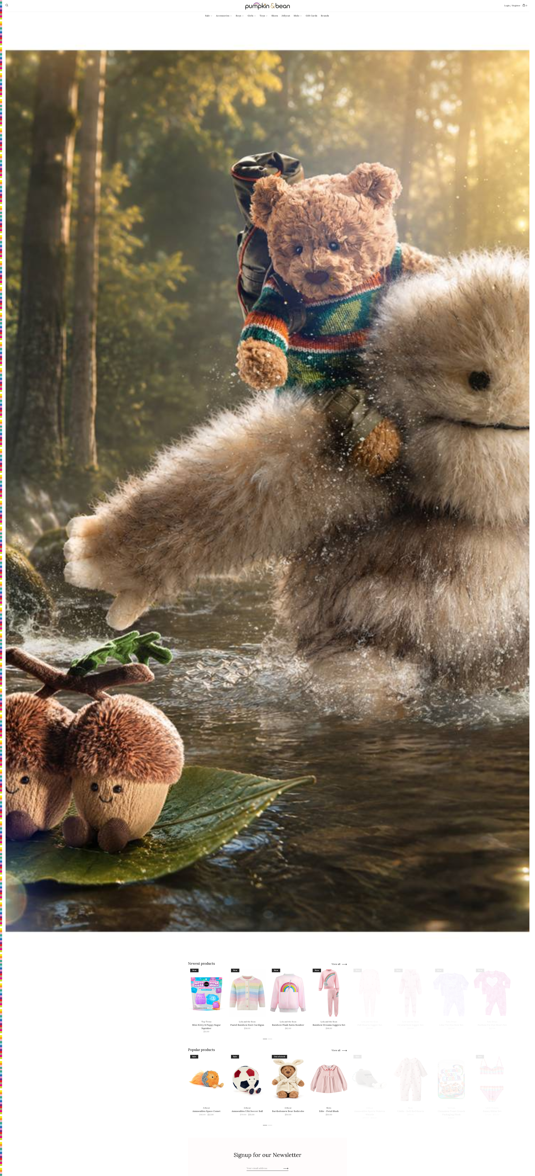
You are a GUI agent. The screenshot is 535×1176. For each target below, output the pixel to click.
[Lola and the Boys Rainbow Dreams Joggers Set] (329, 993)
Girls (250, 15)
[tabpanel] (206, 1003)
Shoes (274, 15)
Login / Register (512, 5)
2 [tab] (270, 1125)
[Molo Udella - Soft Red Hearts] (410, 1079)
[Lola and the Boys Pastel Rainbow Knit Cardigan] (247, 993)
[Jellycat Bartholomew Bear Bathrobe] (288, 1079)
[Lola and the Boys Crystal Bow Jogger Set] (410, 993)
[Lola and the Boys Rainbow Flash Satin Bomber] (288, 993)
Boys (238, 15)
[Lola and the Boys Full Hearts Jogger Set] (369, 993)
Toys (262, 15)
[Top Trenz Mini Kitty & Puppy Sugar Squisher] (206, 993)
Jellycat (286, 15)
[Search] (7, 5)
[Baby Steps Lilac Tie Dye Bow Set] (451, 993)
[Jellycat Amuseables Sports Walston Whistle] (369, 1079)
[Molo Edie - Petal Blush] (329, 1079)
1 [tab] (265, 1125)
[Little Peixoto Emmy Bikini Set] (492, 1079)
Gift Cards (311, 15)
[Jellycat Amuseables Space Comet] (206, 1079)
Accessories (222, 15)
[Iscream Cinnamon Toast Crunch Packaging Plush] (451, 1079)
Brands (325, 15)
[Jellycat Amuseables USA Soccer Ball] (247, 1079)
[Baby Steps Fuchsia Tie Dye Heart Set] (492, 993)
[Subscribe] (285, 1168)
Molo (296, 15)
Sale (207, 15)
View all (335, 964)
